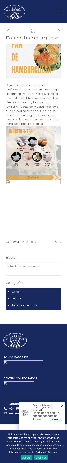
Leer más (41, 457)
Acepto (26, 457)
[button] (59, 11)
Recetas (17, 298)
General (17, 292)
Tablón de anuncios (24, 305)
